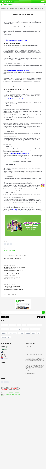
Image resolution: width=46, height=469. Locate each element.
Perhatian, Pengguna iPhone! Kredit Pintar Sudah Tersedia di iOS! (16, 297)
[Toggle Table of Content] (4, 37)
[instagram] (8, 249)
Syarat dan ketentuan (14, 394)
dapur (4, 255)
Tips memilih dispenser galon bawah (13, 39)
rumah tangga (9, 255)
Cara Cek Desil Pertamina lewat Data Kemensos (13, 278)
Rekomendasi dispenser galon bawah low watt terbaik (16, 40)
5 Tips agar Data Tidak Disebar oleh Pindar (12, 291)
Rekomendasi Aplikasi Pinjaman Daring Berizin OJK (14, 294)
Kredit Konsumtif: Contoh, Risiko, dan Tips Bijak (13, 268)
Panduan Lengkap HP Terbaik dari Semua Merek (13, 288)
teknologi (13, 255)
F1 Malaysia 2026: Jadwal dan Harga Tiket (12, 282)
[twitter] (11, 249)
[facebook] (5, 249)
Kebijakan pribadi (4, 395)
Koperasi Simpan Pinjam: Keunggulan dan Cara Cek (14, 275)
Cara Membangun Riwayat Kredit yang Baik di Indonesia (15, 272)
